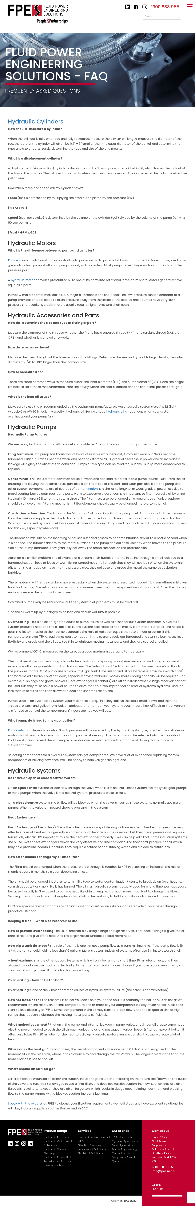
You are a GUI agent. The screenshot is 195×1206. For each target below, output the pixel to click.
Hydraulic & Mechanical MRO (94, 1139)
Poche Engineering (124, 1149)
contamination (87, 489)
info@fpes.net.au (164, 1171)
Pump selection (19, 730)
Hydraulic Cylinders (35, 121)
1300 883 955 (164, 1167)
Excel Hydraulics (122, 1145)
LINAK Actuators (54, 1165)
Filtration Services (89, 1145)
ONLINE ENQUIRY (158, 1187)
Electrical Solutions (90, 1153)
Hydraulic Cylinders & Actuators (58, 1143)
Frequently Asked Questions (123, 1159)
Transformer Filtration (58, 1161)
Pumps (13, 260)
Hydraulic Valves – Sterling (56, 1151)
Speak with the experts (25, 1103)
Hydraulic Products (56, 1137)
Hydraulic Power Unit (57, 1157)
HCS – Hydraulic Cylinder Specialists (125, 1139)
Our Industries (121, 1153)
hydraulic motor (23, 280)
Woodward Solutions (92, 1149)
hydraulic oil (115, 411)
